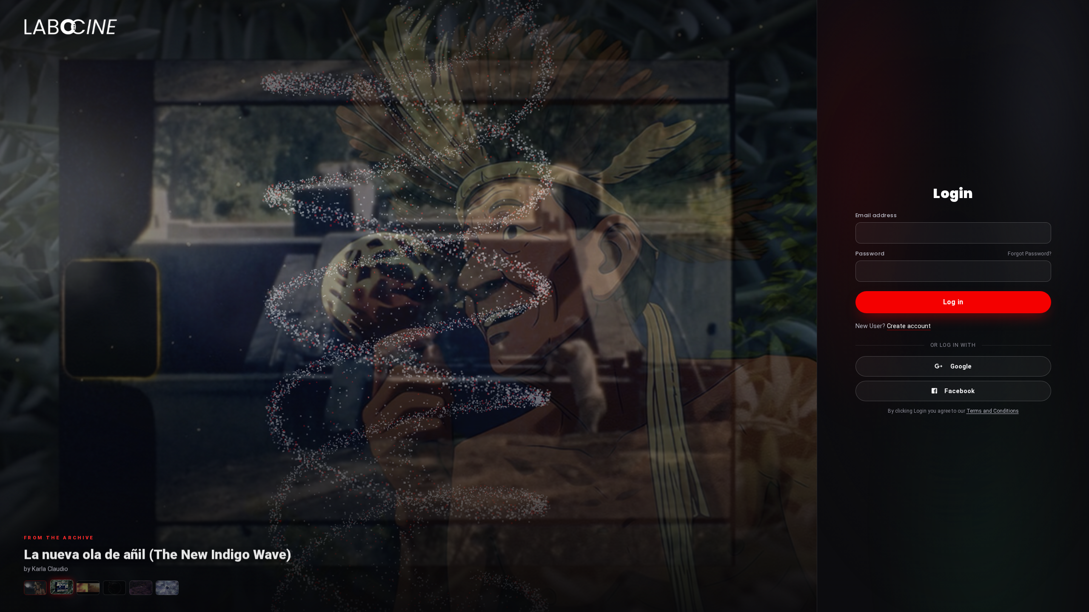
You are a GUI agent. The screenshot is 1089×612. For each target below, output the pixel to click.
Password (870, 253)
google (961, 366)
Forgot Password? (1029, 253)
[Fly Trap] (88, 588)
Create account (909, 326)
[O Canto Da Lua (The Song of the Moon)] (35, 588)
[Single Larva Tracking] (114, 588)
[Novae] (167, 588)
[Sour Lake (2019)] (140, 588)
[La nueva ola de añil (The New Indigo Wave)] (61, 587)
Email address (876, 215)
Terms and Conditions (992, 411)
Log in (953, 302)
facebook (959, 391)
